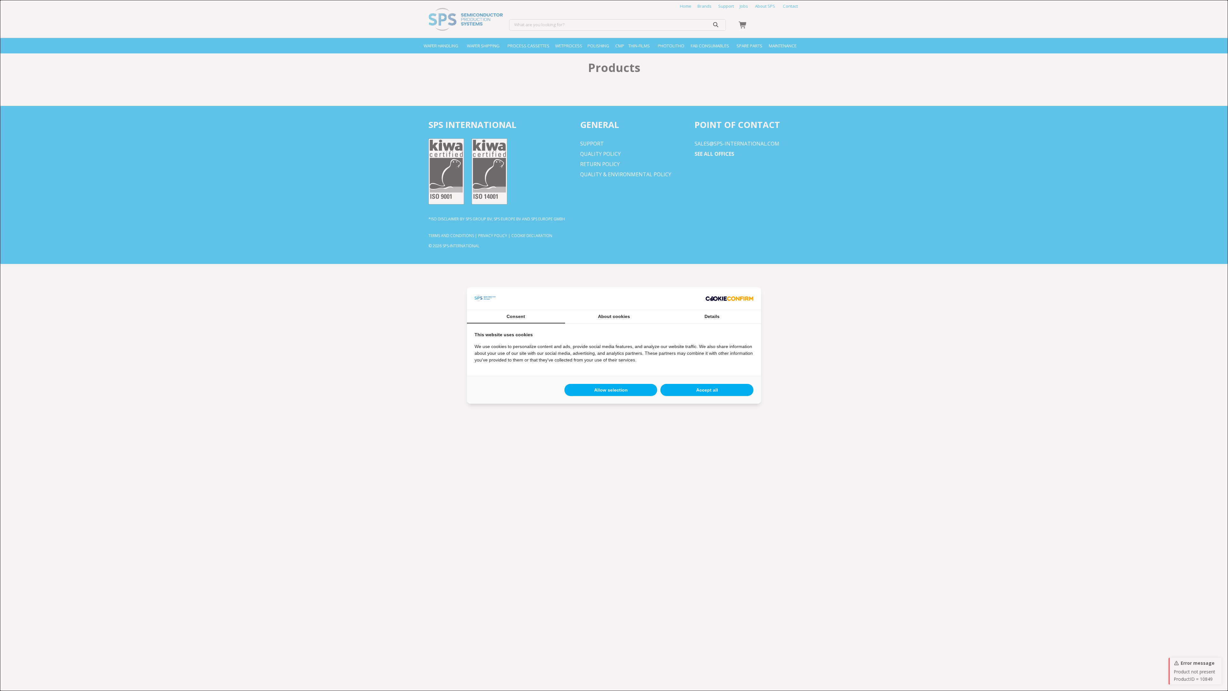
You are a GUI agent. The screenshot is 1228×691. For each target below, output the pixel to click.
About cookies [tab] (614, 316)
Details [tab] (712, 316)
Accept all (707, 390)
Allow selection (611, 390)
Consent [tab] (516, 316)
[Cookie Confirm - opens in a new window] (729, 298)
